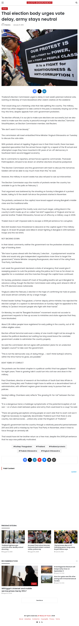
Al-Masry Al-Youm (44, 616)
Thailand (41, 446)
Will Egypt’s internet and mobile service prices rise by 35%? (17, 589)
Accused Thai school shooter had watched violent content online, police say (39, 547)
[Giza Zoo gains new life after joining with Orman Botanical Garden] (46, 579)
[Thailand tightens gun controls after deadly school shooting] (13, 536)
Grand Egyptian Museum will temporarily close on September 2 (64, 569)
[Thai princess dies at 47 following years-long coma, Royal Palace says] (65, 536)
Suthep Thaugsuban (23, 446)
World (5, 9)
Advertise (27, 619)
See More (39, 600)
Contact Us (36, 619)
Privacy (51, 619)
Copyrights (44, 619)
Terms (58, 619)
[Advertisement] (39, 498)
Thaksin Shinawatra (28, 451)
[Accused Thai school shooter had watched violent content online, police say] (39, 536)
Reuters (7, 25)
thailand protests (58, 446)
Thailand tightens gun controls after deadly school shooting (12, 547)
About (21, 619)
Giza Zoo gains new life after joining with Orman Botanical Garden (65, 579)
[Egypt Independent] (39, 2)
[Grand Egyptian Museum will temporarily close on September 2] (46, 569)
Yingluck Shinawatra (51, 451)
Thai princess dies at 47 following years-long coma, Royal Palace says (64, 547)
